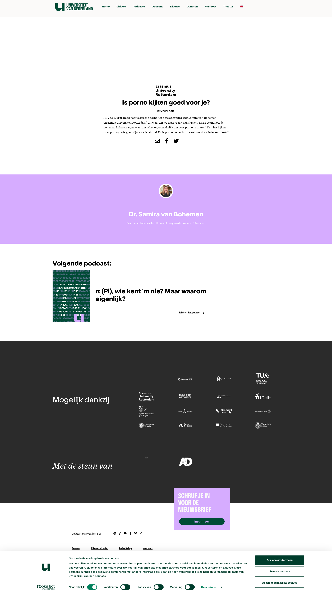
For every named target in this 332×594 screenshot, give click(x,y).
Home (105, 7)
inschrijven (202, 521)
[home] (74, 7)
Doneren (192, 7)
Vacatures (148, 548)
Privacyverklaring (99, 548)
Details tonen (209, 587)
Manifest (210, 7)
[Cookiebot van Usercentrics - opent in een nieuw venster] (46, 587)
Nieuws (175, 7)
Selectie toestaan (279, 571)
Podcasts (139, 7)
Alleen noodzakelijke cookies (279, 582)
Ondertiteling (125, 548)
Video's (121, 7)
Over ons (157, 7)
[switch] (125, 587)
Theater (228, 7)
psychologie (166, 111)
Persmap (76, 548)
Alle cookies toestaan (280, 560)
